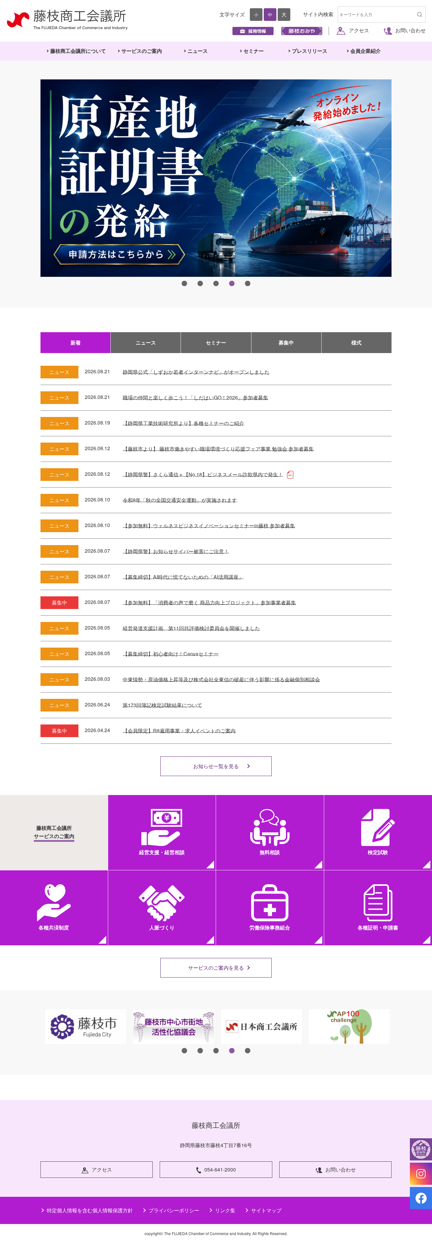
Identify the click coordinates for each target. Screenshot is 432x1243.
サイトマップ (266, 1210)
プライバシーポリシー (174, 1210)
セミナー (216, 342)
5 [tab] (247, 284)
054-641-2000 (220, 1169)
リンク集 (225, 1210)
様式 (356, 342)
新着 (76, 342)
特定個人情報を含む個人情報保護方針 (90, 1210)
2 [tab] (200, 284)
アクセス (359, 30)
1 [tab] (184, 284)
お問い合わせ (410, 30)
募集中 (286, 342)
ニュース (146, 342)
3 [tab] (216, 284)
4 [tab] (232, 284)
